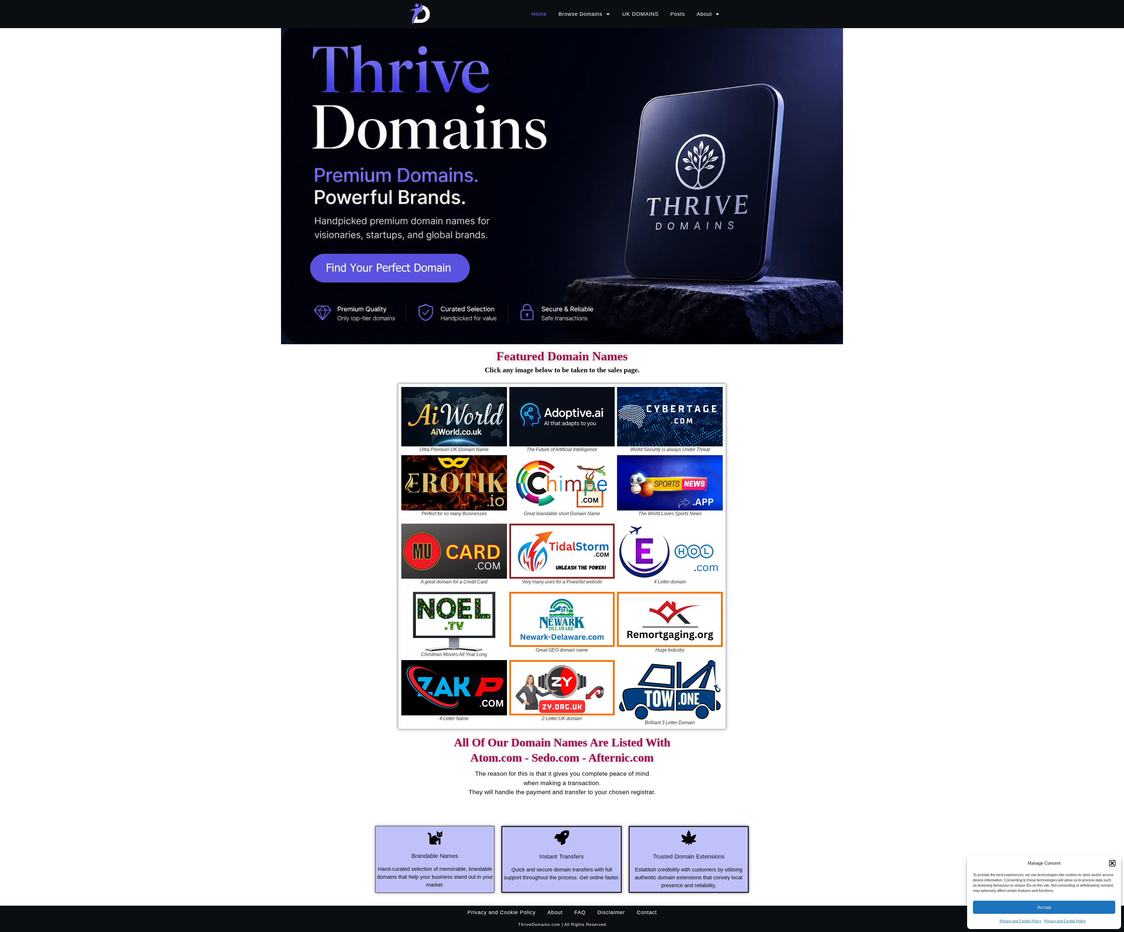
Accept (1044, 907)
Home (539, 14)
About (704, 14)
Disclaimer (611, 912)
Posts (677, 14)
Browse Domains (580, 14)
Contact (647, 912)
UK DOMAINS (640, 14)
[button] (1112, 863)
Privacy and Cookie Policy (1020, 921)
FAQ (580, 912)
